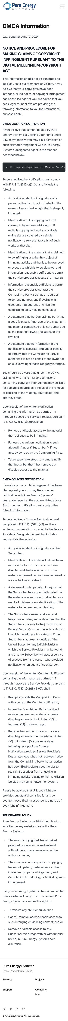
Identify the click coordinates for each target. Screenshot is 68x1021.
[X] (4, 1009)
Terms (6, 971)
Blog (37, 994)
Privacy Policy (17, 971)
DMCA (29, 971)
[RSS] (17, 1009)
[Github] (23, 1009)
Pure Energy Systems (18, 966)
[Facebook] (11, 1009)
